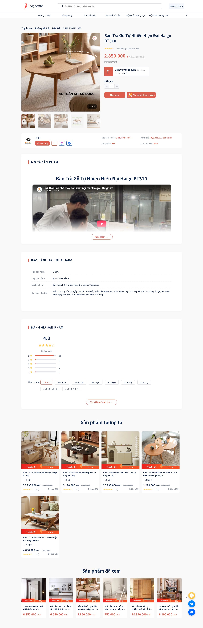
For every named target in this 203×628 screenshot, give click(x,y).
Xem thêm (141, 70)
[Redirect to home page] (32, 6)
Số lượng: (108, 81)
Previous (12, 15)
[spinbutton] (111, 86)
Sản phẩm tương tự (101, 422)
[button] (106, 86)
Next (191, 15)
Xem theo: (34, 382)
